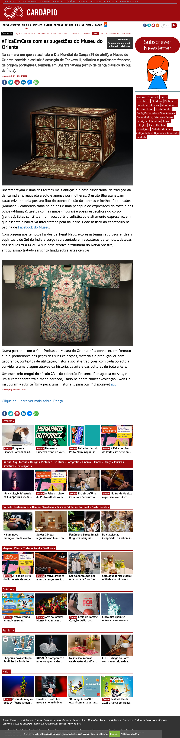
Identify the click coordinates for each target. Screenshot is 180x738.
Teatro (97, 462)
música (104, 33)
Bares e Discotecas (43, 507)
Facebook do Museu (33, 227)
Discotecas (143, 101)
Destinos (48, 548)
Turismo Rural (31, 548)
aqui (114, 384)
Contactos (128, 720)
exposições (126, 33)
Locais (103, 720)
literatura (114, 33)
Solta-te (48, 720)
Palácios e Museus (148, 105)
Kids (77, 25)
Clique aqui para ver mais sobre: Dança (32, 400)
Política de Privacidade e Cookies (150, 720)
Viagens (57, 720)
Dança (107, 462)
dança (95, 33)
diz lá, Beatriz (26, 720)
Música (118, 462)
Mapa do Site (74, 723)
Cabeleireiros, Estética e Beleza (155, 117)
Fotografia (73, 462)
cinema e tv (76, 33)
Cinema (86, 462)
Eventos (7, 421)
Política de (130, 733)
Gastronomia (99, 507)
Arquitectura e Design (25, 462)
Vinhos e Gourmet (78, 507)
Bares (164, 97)
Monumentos (169, 105)
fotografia (64, 33)
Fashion (69, 25)
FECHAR (114, 733)
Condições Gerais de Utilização (17, 723)
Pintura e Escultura (52, 462)
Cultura (38, 720)
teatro (87, 33)
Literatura (8, 466)
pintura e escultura (47, 33)
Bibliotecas (171, 101)
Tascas (61, 507)
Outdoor (58, 25)
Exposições (23, 466)
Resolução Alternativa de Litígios (50, 723)
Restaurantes (21, 507)
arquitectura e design (25, 33)
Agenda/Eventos (11, 25)
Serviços (142, 121)
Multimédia (93, 720)
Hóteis (17, 548)
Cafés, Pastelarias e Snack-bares (156, 113)
